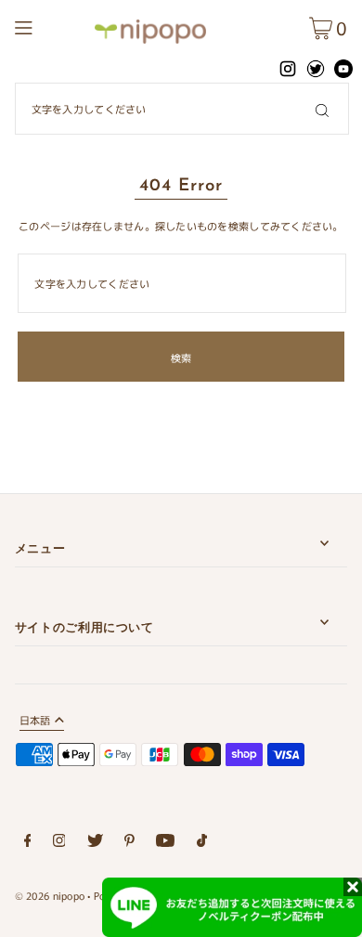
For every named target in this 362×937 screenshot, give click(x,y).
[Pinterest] (129, 843)
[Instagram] (59, 843)
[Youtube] (165, 843)
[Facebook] (28, 843)
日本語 (35, 721)
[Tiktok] (202, 843)
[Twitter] (95, 843)
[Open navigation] (49, 25)
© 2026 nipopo (50, 895)
